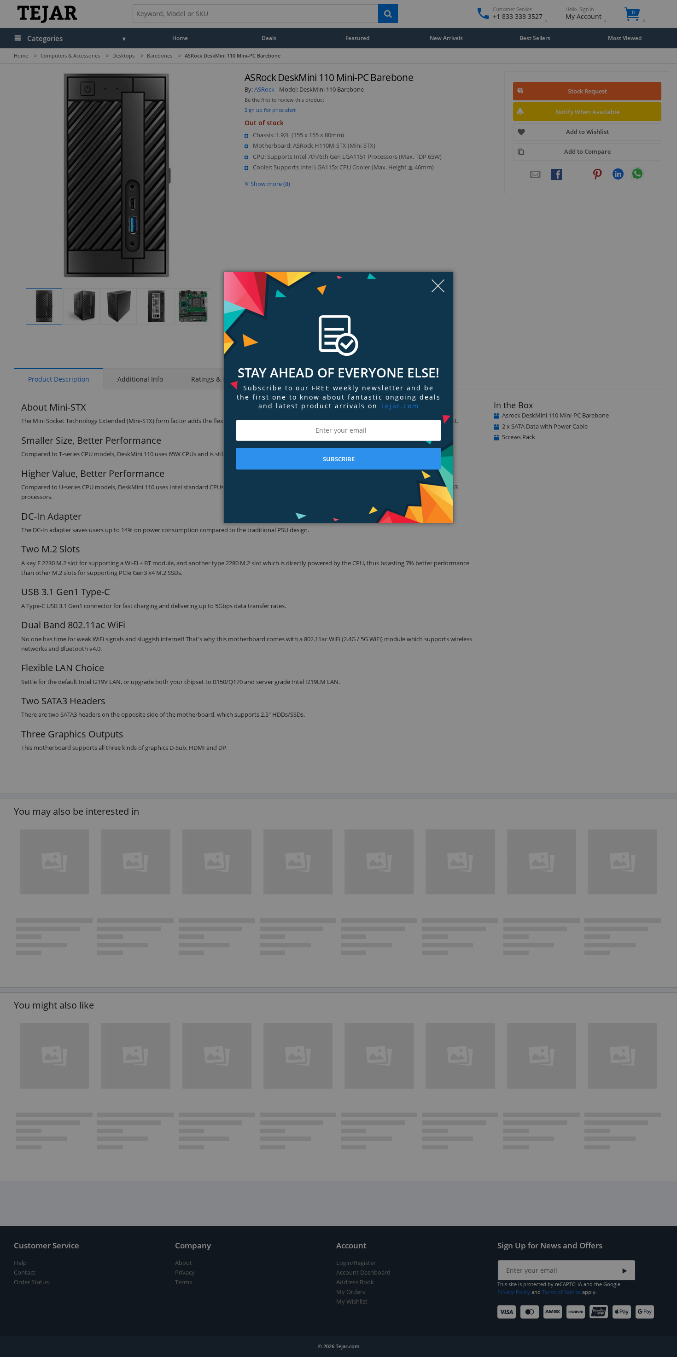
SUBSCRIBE (339, 459)
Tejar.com (399, 405)
